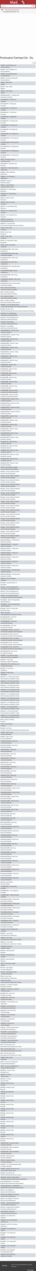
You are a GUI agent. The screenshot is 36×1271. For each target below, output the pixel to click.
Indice (34, 63)
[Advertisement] (18, 35)
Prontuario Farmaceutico (12, 10)
